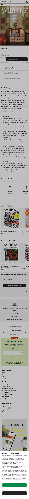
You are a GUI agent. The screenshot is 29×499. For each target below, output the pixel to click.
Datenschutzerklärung (6, 496)
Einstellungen (14, 489)
